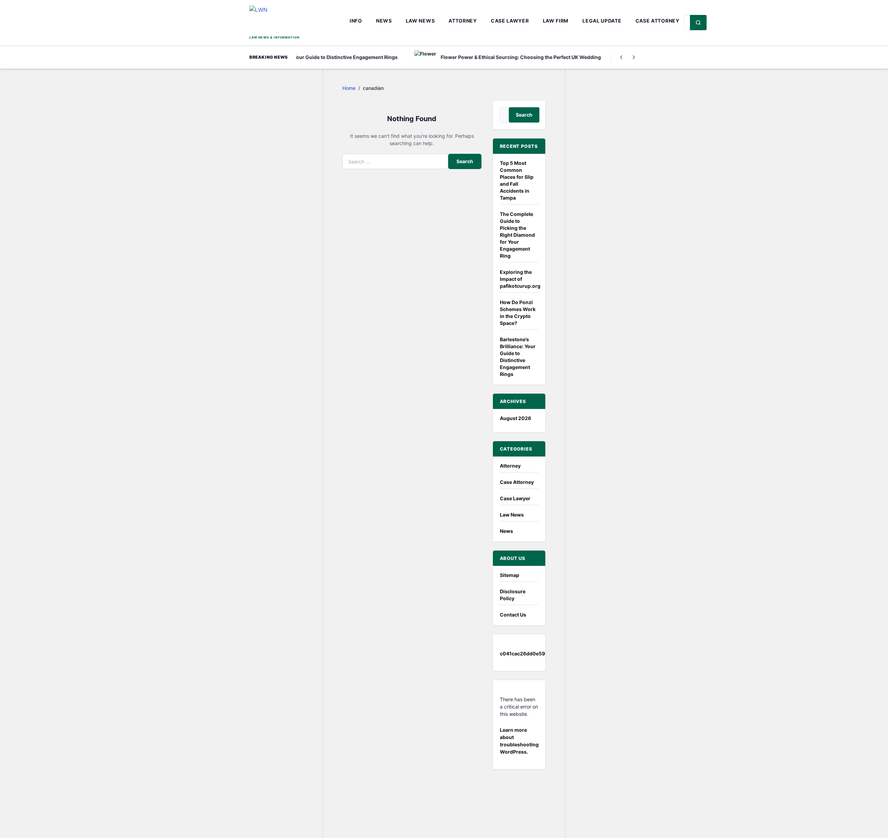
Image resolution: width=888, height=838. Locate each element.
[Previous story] (621, 57)
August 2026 (515, 418)
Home (349, 88)
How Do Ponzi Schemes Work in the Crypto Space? (518, 312)
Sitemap (509, 575)
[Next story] (634, 57)
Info (356, 21)
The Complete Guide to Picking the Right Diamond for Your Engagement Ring (517, 235)
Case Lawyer (510, 21)
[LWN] (297, 20)
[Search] (698, 22)
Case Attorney (657, 21)
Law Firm (556, 21)
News (384, 21)
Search (464, 161)
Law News (420, 21)
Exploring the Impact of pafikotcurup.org (520, 279)
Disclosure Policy (513, 594)
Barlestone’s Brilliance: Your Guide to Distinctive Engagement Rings (518, 356)
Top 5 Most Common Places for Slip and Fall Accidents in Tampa (516, 180)
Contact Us (513, 615)
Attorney (463, 21)
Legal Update (601, 21)
